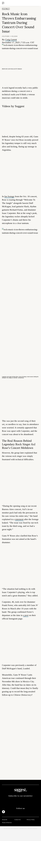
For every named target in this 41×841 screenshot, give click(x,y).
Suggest (17, 1)
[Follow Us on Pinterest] (20, 811)
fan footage (9, 196)
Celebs (14, 36)
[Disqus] (20, 728)
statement (19, 519)
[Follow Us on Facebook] (3, 811)
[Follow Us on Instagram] (29, 811)
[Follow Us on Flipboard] (37, 811)
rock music (6, 9)
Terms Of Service (7, 822)
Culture (6, 36)
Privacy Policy (31, 819)
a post (25, 615)
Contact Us (17, 819)
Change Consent (32, 828)
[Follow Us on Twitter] (12, 811)
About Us (4, 819)
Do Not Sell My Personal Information (15, 828)
